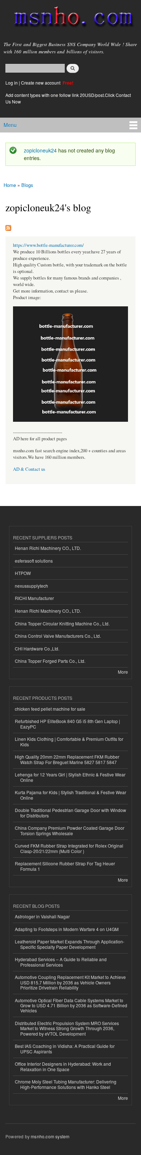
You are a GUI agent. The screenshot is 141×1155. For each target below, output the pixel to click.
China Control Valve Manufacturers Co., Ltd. (58, 636)
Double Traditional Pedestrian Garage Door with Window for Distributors (70, 812)
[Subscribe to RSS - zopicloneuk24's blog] (8, 226)
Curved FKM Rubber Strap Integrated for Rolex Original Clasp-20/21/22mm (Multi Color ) (69, 848)
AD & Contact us (29, 469)
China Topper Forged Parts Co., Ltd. (50, 661)
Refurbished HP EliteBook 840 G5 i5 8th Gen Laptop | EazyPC (67, 723)
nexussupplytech (31, 586)
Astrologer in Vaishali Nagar (42, 916)
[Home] (70, 18)
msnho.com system (50, 1136)
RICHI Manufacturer (34, 598)
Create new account (41, 82)
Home (10, 184)
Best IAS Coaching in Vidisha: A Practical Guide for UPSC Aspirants (65, 1048)
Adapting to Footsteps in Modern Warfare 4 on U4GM (67, 929)
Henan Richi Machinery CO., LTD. (48, 548)
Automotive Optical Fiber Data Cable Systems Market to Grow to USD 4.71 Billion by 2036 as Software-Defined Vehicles (71, 1005)
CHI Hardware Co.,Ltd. (37, 648)
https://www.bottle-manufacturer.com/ (48, 245)
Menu (10, 124)
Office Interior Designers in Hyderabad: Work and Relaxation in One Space (63, 1066)
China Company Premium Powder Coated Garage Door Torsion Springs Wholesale (69, 830)
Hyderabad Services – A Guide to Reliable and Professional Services (61, 961)
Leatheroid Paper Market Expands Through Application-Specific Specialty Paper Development (69, 944)
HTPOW (23, 573)
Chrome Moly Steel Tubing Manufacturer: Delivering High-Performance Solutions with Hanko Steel (65, 1084)
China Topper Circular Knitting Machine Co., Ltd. (62, 623)
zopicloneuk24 (40, 150)
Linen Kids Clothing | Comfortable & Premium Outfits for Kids (69, 741)
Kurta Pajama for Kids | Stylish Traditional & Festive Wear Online (70, 794)
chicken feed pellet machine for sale (50, 709)
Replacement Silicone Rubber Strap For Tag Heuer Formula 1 (65, 866)
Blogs (27, 184)
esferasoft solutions (34, 561)
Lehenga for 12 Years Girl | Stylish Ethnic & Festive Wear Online (70, 777)
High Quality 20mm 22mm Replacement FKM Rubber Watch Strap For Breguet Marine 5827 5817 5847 (67, 759)
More (123, 672)
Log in (11, 82)
